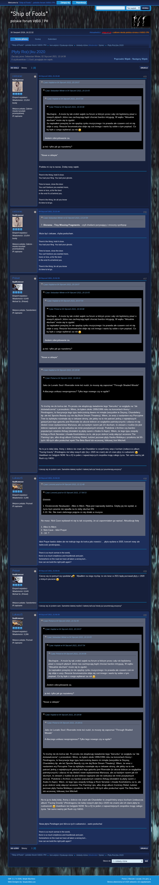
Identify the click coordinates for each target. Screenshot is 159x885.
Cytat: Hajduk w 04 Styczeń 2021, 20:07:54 (65, 99)
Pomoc (124, 879)
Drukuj (144, 68)
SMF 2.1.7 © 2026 (15, 879)
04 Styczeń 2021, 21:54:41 (49, 571)
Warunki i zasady (134, 879)
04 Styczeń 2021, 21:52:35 (49, 278)
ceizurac (17, 76)
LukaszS (17, 478)
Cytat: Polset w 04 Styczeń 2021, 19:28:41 (63, 378)
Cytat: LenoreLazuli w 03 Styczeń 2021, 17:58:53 (65, 493)
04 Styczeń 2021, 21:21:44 (49, 211)
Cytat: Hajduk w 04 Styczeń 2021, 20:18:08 (61, 370)
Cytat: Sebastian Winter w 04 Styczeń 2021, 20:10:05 (67, 91)
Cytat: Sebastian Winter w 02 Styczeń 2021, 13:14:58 (65, 218)
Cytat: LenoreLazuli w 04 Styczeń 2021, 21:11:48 (63, 484)
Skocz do (107, 861)
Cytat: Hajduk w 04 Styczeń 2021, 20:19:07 (61, 82)
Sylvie (101, 45)
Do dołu (15, 68)
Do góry (15, 848)
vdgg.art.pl (106, 32)
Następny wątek (140, 59)
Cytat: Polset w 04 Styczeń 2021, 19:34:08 (66, 107)
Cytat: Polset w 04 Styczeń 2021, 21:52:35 (61, 621)
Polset (16, 278)
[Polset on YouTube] (13, 307)
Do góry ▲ (147, 879)
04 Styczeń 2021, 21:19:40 (49, 76)
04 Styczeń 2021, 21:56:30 (49, 615)
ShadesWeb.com (29, 882)
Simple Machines (29, 879)
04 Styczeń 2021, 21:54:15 (49, 478)
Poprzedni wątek (122, 59)
